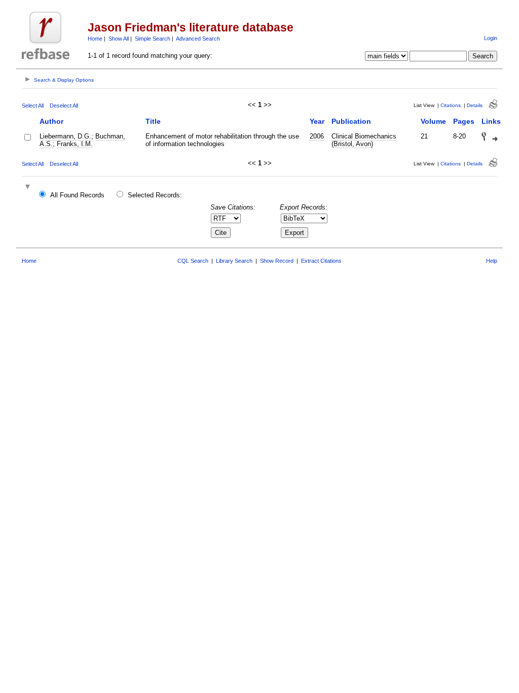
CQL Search (192, 261)
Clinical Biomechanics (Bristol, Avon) (363, 140)
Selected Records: (155, 195)
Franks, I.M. (75, 144)
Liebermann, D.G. (65, 136)
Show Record (276, 261)
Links (491, 121)
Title (153, 121)
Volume (433, 121)
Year (317, 121)
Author (51, 121)
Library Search (234, 261)
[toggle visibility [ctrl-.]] (28, 187)
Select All (33, 105)
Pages (463, 121)
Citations (450, 105)
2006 (317, 136)
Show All (118, 39)
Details (475, 105)
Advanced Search (198, 39)
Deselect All (64, 105)
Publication (351, 121)
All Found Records (77, 195)
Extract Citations (321, 261)
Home (95, 39)
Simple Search (152, 39)
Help (491, 261)
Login (490, 38)
